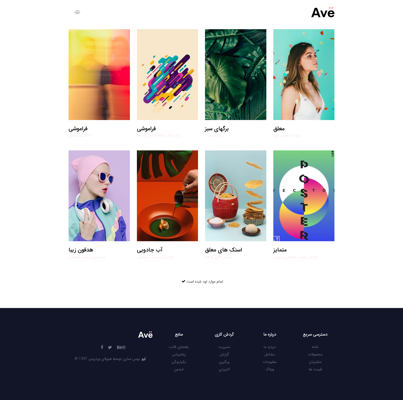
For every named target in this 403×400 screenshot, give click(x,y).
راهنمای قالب (179, 347)
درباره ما (270, 347)
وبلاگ (269, 369)
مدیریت (224, 347)
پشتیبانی (179, 354)
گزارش (224, 354)
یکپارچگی (178, 362)
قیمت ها (315, 369)
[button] (77, 12)
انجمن (178, 369)
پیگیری (224, 362)
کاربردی (224, 369)
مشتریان (315, 362)
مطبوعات (270, 362)
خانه (315, 347)
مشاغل (269, 354)
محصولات (315, 354)
